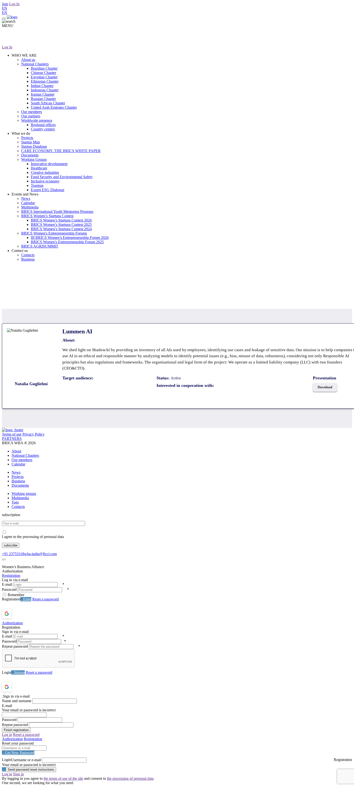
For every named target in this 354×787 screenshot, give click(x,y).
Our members (31, 112)
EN (4, 8)
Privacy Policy (33, 434)
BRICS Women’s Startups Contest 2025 (61, 224)
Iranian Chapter (42, 94)
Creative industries (45, 172)
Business (28, 259)
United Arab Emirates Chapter (54, 107)
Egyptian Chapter (44, 77)
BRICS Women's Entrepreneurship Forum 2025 (67, 242)
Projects (27, 138)
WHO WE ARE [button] (24, 55)
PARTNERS (12, 439)
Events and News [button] (25, 194)
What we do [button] (21, 133)
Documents (30, 155)
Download (325, 387)
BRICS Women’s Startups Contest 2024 (61, 229)
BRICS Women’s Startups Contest (47, 216)
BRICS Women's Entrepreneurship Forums (54, 233)
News (25, 198)
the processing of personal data (130, 778)
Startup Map (30, 142)
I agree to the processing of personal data (33, 537)
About (16, 451)
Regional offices (43, 125)
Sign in (18, 774)
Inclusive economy (45, 181)
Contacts (27, 255)
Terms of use (11, 434)
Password (9, 589)
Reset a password (45, 599)
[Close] (4, 559)
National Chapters (35, 64)
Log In (14, 4)
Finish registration (16, 730)
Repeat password (15, 646)
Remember (16, 595)
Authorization (12, 623)
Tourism (37, 185)
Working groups (24, 493)
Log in (7, 735)
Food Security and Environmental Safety (62, 177)
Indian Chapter (42, 86)
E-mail (7, 584)
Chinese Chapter (43, 73)
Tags (15, 502)
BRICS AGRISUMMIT (39, 246)
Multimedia (30, 207)
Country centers (43, 129)
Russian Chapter (43, 99)
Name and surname (16, 701)
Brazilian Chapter (44, 68)
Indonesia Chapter (45, 90)
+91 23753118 (13, 554)
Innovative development (49, 164)
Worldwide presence (36, 120)
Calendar (28, 203)
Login (6, 672)
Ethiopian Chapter (45, 81)
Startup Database (34, 146)
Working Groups (34, 159)
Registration (11, 575)
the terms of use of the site (63, 778)
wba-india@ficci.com (40, 554)
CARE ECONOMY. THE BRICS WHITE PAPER (61, 151)
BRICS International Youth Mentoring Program (57, 211)
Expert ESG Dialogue (47, 190)
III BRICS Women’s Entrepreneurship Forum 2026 (70, 237)
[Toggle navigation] (4, 18)
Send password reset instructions (31, 769)
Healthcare (39, 168)
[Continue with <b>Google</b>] (19, 614)
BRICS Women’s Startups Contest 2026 (61, 220)
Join (5, 4)
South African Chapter (48, 103)
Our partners (30, 116)
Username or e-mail (26, 760)
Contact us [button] (20, 251)
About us (28, 60)
